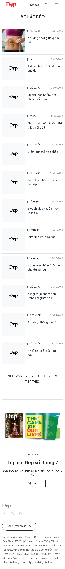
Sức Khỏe (35, 145)
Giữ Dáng (34, 31)
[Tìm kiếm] (46, 5)
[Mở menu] (57, 4)
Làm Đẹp (34, 202)
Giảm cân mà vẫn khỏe (42, 151)
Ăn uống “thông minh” (41, 322)
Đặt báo (34, 4)
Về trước (15, 375)
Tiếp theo (32, 381)
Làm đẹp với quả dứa (41, 237)
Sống (32, 116)
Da (30, 59)
